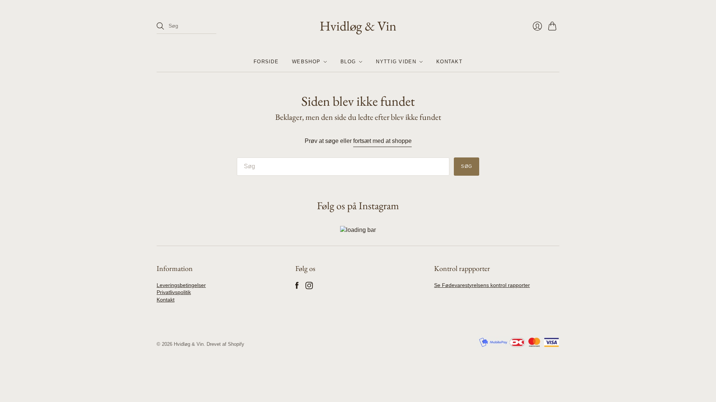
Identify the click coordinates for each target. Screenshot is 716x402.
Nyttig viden (396, 61)
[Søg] (160, 26)
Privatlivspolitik (174, 292)
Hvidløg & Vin (358, 26)
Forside (266, 61)
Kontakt (449, 61)
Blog (348, 61)
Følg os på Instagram (358, 205)
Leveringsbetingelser (181, 285)
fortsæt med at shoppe (382, 141)
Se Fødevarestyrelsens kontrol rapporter (482, 285)
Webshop (306, 61)
